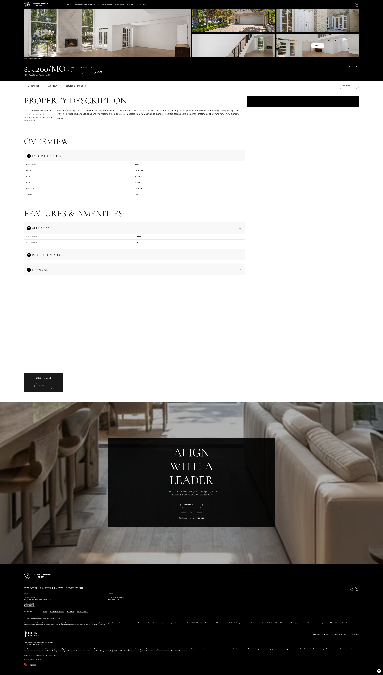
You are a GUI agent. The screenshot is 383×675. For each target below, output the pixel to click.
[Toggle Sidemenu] (357, 5)
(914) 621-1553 (198, 518)
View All (317, 45)
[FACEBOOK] (352, 589)
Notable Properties (105, 4)
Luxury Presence (325, 634)
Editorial (130, 4)
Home (45, 611)
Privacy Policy (355, 634)
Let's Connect (142, 4)
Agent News (119, 4)
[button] (349, 86)
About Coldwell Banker (75, 4)
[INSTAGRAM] (357, 589)
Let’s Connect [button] (82, 611)
